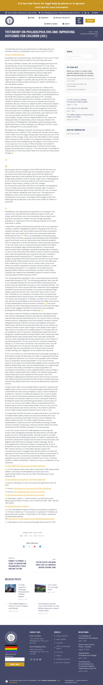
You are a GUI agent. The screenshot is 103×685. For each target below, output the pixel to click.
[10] (45, 303)
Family (30, 532)
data (31, 535)
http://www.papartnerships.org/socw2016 (29, 492)
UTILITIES (59, 652)
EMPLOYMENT (61, 639)
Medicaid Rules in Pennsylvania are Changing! (87, 654)
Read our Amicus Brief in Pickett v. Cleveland (87, 646)
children (26, 535)
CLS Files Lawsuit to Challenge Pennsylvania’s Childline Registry (23, 591)
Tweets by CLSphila (73, 134)
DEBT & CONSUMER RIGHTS (63, 647)
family (35, 535)
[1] (6, 466)
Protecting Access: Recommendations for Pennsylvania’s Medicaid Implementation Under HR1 (87, 665)
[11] (41, 310)
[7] (22, 236)
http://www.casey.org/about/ (18, 506)
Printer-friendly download (14, 55)
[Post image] (10, 588)
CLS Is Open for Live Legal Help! (53, 587)
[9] (6, 506)
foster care (41, 535)
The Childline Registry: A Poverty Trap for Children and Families (18, 606)
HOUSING (59, 643)
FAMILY (58, 656)
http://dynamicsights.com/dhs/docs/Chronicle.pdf (25, 495)
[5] (6, 488)
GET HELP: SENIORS (63, 663)
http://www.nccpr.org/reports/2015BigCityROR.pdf (26, 466)
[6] (6, 208)
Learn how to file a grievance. (76, 89)
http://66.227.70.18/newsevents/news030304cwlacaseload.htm (31, 519)
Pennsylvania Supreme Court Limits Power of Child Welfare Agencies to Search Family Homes (48, 607)
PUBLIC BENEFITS (62, 636)
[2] (6, 469)
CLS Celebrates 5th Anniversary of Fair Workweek (88, 637)
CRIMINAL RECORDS (63, 659)
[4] (6, 160)
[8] (6, 498)
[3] (12, 153)
